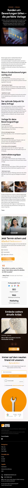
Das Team (3, 449)
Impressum (3, 466)
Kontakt (3, 459)
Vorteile (3, 461)
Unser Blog (3, 451)
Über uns (3, 447)
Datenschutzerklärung (18, 385)
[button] (12, 344)
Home (2, 456)
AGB (2, 471)
